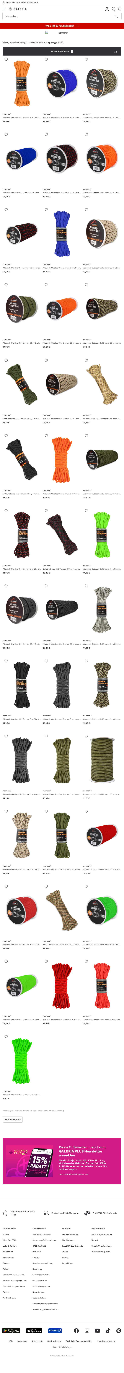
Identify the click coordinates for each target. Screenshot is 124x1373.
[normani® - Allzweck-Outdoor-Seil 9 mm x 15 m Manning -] (62, 460)
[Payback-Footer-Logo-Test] (55, 1330)
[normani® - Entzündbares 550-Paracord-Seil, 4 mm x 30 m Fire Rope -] (22, 384)
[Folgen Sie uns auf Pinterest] (119, 1331)
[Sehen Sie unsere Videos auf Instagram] (87, 1331)
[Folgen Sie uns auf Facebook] (76, 1331)
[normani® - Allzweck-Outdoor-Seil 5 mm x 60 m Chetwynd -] (62, 83)
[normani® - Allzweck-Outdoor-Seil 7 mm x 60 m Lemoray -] (102, 760)
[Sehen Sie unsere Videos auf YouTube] (98, 1331)
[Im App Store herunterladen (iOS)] (34, 1330)
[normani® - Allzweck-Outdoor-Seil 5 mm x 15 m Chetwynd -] (22, 83)
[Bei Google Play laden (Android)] (11, 1330)
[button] (20, 2)
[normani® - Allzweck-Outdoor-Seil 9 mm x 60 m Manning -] (22, 158)
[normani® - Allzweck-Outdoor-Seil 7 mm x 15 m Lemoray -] (62, 685)
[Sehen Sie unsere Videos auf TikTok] (108, 1331)
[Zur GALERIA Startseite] (18, 9)
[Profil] (107, 9)
